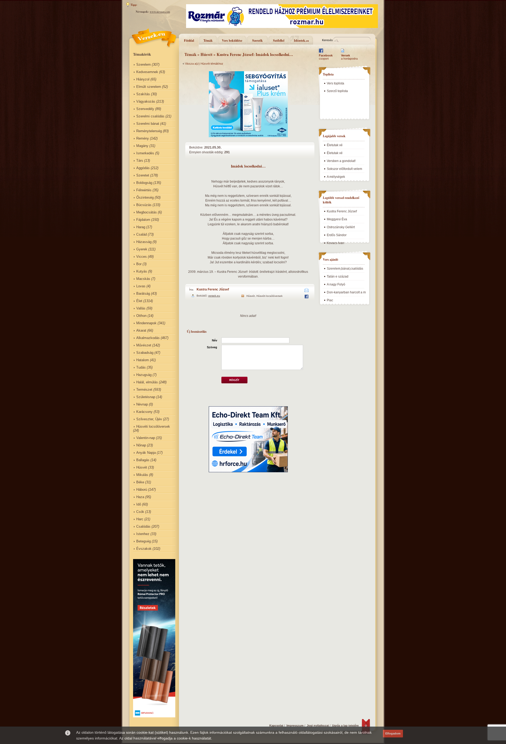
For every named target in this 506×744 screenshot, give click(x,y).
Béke (140, 482)
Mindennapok (146, 323)
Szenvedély (145, 109)
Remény (142, 138)
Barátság (143, 293)
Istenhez (142, 534)
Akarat (141, 330)
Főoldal (189, 40)
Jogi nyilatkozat (318, 725)
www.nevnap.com (160, 11)
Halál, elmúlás (147, 382)
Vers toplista (335, 83)
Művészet (143, 345)
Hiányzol (142, 79)
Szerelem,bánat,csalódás (345, 268)
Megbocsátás (146, 212)
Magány (142, 146)
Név (214, 340)
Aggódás (143, 168)
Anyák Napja (146, 453)
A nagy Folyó (336, 284)
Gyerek (141, 249)
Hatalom (142, 360)
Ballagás (142, 460)
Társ (139, 161)
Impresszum (295, 725)
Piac (330, 300)
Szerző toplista (337, 91)
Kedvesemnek (147, 72)
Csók (140, 512)
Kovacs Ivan (335, 243)
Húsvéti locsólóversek (153, 426)
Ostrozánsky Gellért (341, 227)
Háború (141, 490)
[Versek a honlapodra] (342, 52)
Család (141, 234)
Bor (139, 264)
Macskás (143, 279)
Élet (139, 301)
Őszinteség (145, 197)
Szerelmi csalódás (150, 116)
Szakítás (143, 94)
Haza (140, 497)
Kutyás (141, 271)
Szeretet (142, 175)
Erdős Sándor (337, 235)
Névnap (142, 404)
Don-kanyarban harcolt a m (346, 292)
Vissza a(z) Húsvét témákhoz (204, 63)
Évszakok (144, 549)
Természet (144, 390)
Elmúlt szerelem (148, 87)
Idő (138, 504)
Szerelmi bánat (147, 124)
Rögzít (234, 380)
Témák (208, 40)
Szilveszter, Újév (149, 419)
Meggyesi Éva (337, 219)
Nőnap (141, 445)
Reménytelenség (149, 131)
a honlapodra (349, 57)
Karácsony (144, 412)
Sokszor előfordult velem (344, 169)
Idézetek (301, 40)
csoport (326, 57)
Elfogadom (393, 733)
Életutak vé (335, 145)
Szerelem (143, 64)
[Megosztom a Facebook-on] (306, 297)
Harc (139, 519)
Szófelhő (278, 40)
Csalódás (143, 526)
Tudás (141, 367)
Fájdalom (143, 220)
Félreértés (144, 190)
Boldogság (144, 183)
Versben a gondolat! (341, 161)
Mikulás (142, 475)
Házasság (144, 242)
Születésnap (145, 397)
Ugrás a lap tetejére (345, 725)
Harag (140, 227)
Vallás (140, 308)
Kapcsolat (276, 725)
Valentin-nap (145, 438)
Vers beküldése (232, 40)
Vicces (141, 257)
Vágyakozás (145, 101)
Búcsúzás (144, 205)
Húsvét (141, 467)
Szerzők (257, 40)
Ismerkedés (145, 153)
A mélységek (336, 177)
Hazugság (144, 375)
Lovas (140, 286)
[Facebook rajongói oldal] (321, 52)
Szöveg (212, 347)
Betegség (143, 541)
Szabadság (144, 353)
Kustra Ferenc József (213, 289)
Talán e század (337, 276)
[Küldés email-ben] (306, 291)
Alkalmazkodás (148, 338)
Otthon (141, 316)
